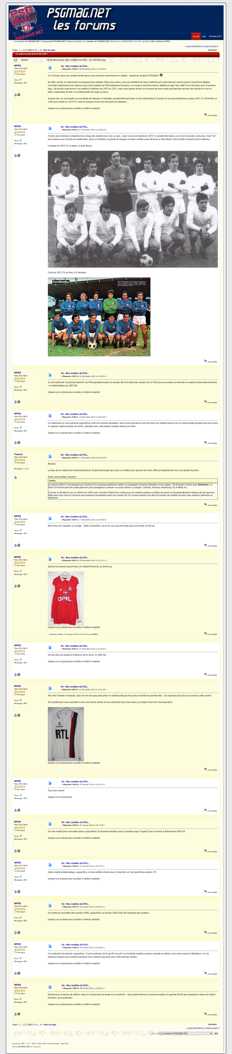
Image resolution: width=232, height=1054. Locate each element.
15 (33, 50)
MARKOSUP (127, 41)
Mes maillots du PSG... (161, 41)
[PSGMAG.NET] (215, 34)
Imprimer (212, 50)
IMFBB (17, 65)
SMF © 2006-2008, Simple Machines (45, 1044)
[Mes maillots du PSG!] (18, 96)
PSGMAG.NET (24, 1047)
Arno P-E (137, 41)
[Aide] (204, 34)
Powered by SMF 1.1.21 (21, 1044)
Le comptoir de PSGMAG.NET (97, 41)
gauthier (145, 41)
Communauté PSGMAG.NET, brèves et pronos (62, 41)
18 (41, 50)
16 (36, 50)
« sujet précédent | (194, 46)
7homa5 (18, 454)
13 (27, 50)
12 (24, 50)
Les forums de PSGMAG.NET (27, 41)
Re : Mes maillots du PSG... (75, 66)
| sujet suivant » (211, 46)
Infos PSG (65, 1044)
